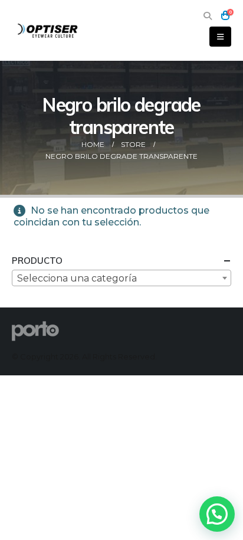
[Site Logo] (48, 30)
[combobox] (121, 278)
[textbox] (121, 278)
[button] (207, 16)
